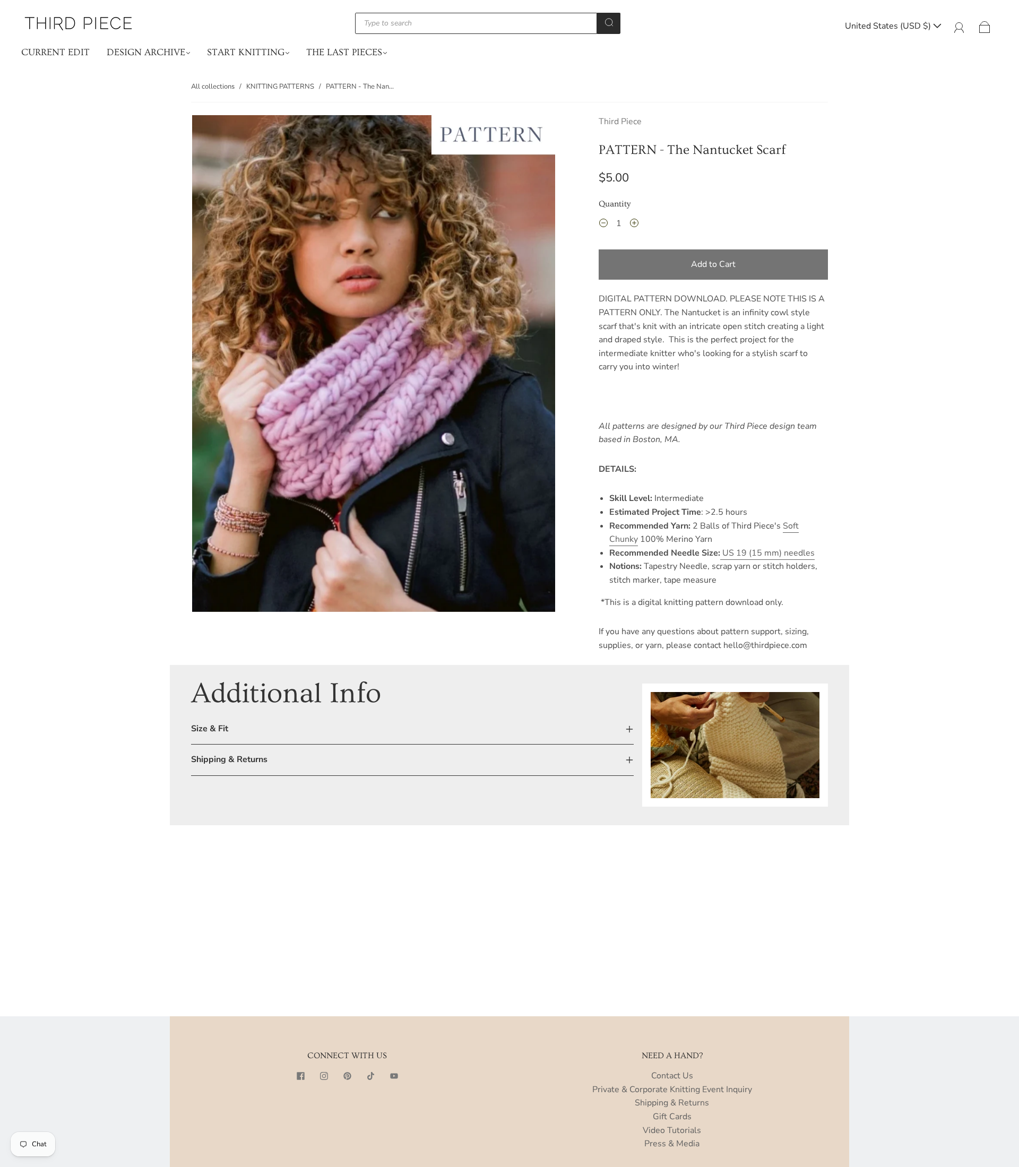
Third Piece (620, 121)
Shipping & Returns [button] (229, 759)
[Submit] (608, 22)
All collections (213, 86)
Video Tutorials (672, 1130)
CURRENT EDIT (55, 52)
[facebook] (300, 1075)
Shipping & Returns (672, 1103)
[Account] (959, 26)
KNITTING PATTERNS (280, 86)
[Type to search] (476, 23)
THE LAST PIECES (344, 52)
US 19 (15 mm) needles (767, 553)
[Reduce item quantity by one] (603, 225)
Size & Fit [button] (209, 728)
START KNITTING (245, 52)
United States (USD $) (889, 26)
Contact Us (672, 1076)
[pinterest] (347, 1075)
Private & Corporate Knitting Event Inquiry (672, 1089)
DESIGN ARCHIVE (146, 52)
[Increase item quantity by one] (634, 225)
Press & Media (672, 1143)
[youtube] (393, 1075)
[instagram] (323, 1075)
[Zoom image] (373, 365)
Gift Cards (672, 1116)
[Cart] (985, 26)
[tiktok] (370, 1075)
